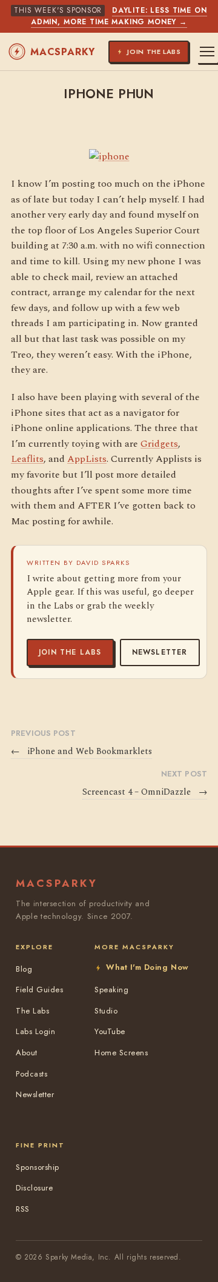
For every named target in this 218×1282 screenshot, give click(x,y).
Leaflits (27, 459)
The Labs (32, 1011)
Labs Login (35, 1031)
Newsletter (160, 652)
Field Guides (39, 989)
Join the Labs (70, 652)
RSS (23, 1209)
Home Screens (121, 1052)
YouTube (109, 1031)
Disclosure (34, 1188)
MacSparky (62, 52)
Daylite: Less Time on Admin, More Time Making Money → (119, 16)
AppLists (87, 459)
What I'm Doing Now (147, 967)
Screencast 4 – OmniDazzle (144, 792)
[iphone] (109, 156)
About (27, 1052)
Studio (105, 1011)
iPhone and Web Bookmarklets (81, 751)
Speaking (111, 989)
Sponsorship (37, 1167)
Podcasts (31, 1074)
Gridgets (159, 443)
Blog (24, 969)
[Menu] (207, 51)
